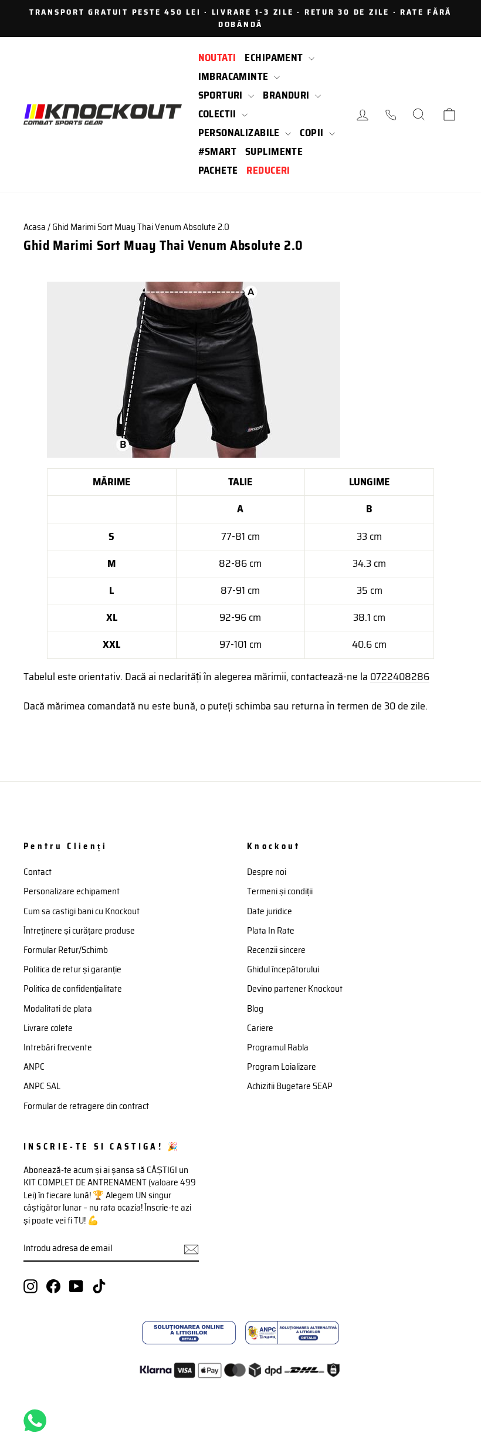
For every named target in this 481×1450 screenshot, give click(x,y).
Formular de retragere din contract (86, 1106)
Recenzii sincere (276, 950)
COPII (313, 132)
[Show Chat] (38, 1420)
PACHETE (218, 170)
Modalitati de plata (57, 1009)
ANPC (34, 1067)
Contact (37, 872)
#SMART (217, 151)
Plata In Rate (270, 931)
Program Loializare (281, 1067)
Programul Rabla (278, 1047)
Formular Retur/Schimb (65, 950)
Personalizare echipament (71, 891)
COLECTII (218, 113)
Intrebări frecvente (57, 1047)
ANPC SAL (41, 1086)
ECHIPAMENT (275, 57)
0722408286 (399, 676)
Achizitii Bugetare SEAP (290, 1086)
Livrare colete (48, 1028)
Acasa (34, 227)
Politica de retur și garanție (72, 969)
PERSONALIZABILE (240, 132)
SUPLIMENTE (274, 151)
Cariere (260, 1028)
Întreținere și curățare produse (79, 931)
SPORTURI (222, 95)
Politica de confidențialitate (72, 989)
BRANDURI (287, 95)
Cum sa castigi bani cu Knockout (81, 911)
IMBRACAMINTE (235, 76)
